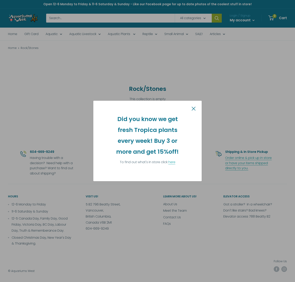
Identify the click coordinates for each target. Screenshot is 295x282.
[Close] (194, 109)
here (171, 162)
